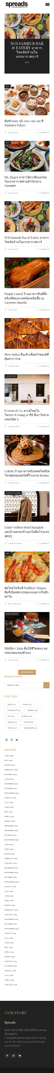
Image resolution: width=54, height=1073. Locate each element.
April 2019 (9, 952)
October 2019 (10, 924)
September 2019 (11, 928)
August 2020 (10, 886)
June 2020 (9, 896)
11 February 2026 (14, 543)
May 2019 (8, 947)
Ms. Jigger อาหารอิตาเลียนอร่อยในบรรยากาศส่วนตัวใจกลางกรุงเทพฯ (25, 181)
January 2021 (10, 863)
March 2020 (9, 905)
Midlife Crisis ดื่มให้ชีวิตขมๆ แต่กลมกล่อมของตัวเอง (25, 650)
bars (8, 614)
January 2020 (10, 914)
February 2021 (11, 858)
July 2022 (8, 802)
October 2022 (10, 788)
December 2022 (11, 784)
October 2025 (10, 774)
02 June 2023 (13, 660)
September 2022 (11, 793)
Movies (12, 722)
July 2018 (8, 975)
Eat (27, 62)
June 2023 (9, 779)
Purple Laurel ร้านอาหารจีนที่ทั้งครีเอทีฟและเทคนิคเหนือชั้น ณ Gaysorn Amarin (25, 298)
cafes (8, 376)
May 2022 (8, 812)
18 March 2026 (13, 483)
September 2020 (11, 882)
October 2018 (10, 966)
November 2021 (11, 830)
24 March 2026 (13, 366)
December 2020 (11, 868)
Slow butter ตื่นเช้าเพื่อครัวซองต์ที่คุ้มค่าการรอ (26, 356)
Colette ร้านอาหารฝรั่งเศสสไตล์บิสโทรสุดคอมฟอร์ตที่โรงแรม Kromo (27, 473)
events (9, 493)
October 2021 (10, 835)
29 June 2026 (13, 132)
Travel (12, 728)
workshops (31, 728)
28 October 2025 (14, 604)
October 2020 (10, 877)
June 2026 (9, 756)
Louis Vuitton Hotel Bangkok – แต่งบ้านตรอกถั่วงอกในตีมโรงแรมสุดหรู (26, 531)
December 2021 (11, 826)
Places (17, 493)
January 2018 (10, 985)
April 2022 (9, 816)
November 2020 (11, 872)
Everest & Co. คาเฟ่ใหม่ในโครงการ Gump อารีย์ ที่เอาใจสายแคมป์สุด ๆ (26, 415)
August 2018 (10, 971)
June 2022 (9, 807)
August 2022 (10, 798)
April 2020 (9, 900)
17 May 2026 (12, 310)
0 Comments (44, 132)
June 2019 (8, 943)
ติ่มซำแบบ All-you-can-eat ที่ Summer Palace (23, 123)
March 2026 (9, 765)
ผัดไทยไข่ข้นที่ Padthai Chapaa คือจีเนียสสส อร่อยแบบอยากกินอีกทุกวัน (26, 592)
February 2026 (11, 770)
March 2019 (9, 957)
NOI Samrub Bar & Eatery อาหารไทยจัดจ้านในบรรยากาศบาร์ (27, 50)
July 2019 (8, 938)
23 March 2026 (13, 426)
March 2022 (9, 821)
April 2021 (9, 849)
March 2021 (9, 854)
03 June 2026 (13, 249)
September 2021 (11, 840)
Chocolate (14, 710)
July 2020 (8, 891)
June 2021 (8, 844)
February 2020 (11, 910)
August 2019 (10, 933)
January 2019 (10, 961)
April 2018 (9, 980)
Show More (27, 672)
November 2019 (11, 919)
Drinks (15, 614)
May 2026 (8, 760)
